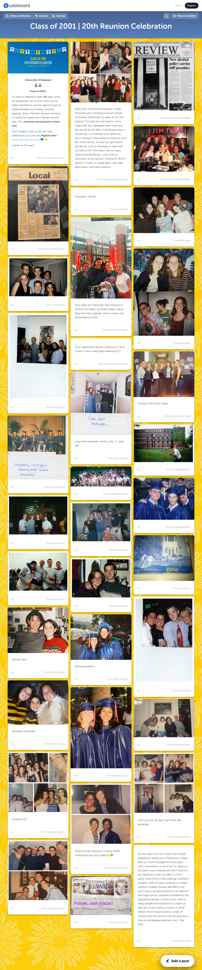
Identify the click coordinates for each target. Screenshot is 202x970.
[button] (12, 158)
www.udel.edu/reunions (26, 139)
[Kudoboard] (17, 5)
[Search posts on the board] (166, 16)
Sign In (179, 5)
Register (191, 5)
